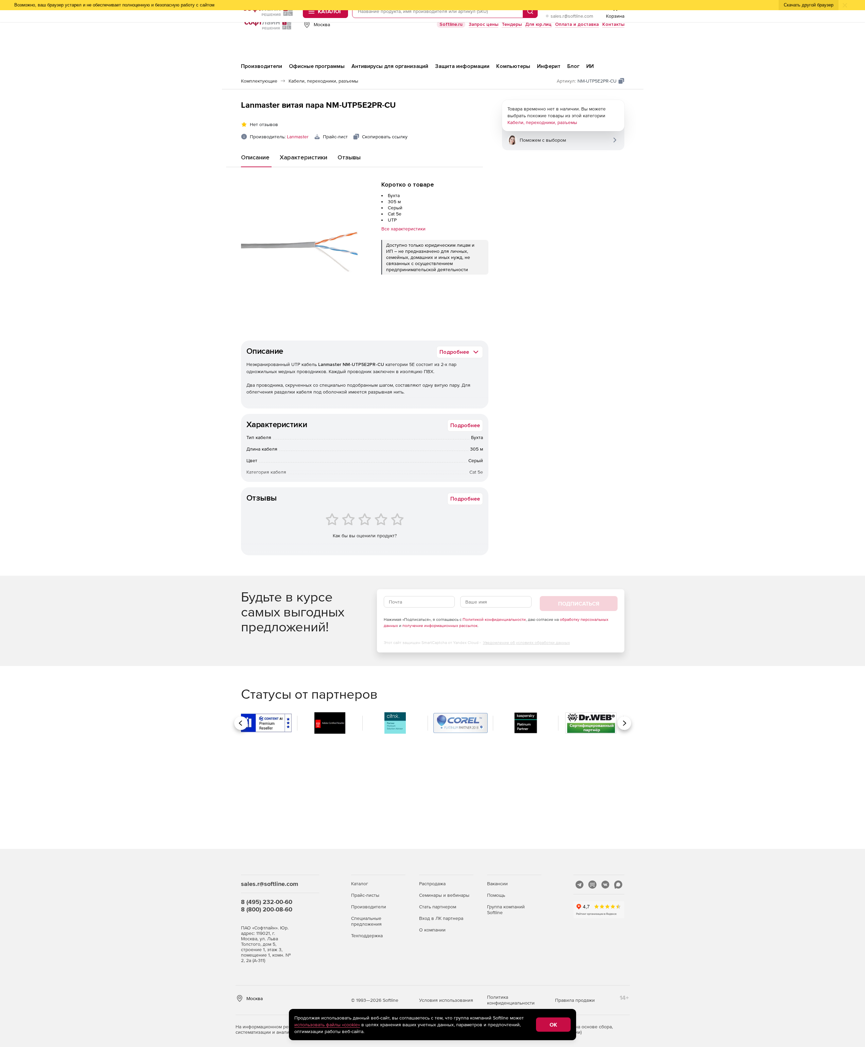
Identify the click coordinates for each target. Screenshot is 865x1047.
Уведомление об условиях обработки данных (526, 642)
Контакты (613, 24)
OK (553, 1025)
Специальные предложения (366, 921)
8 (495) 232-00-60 (266, 901)
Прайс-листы (365, 895)
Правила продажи (575, 1000)
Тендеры (512, 24)
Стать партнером (437, 906)
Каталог (359, 883)
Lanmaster (298, 136)
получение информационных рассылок (440, 625)
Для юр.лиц (538, 24)
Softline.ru (451, 24)
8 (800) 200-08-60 (266, 909)
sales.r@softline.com (572, 16)
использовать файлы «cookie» (327, 1024)
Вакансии (497, 883)
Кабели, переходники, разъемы (542, 122)
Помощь (496, 895)
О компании (432, 929)
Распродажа (432, 883)
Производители (368, 906)
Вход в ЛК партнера (441, 918)
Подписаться (578, 603)
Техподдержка (367, 935)
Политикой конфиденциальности (494, 619)
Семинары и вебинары (444, 895)
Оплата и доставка (577, 24)
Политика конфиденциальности (511, 1000)
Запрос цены (483, 24)
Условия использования (446, 1000)
